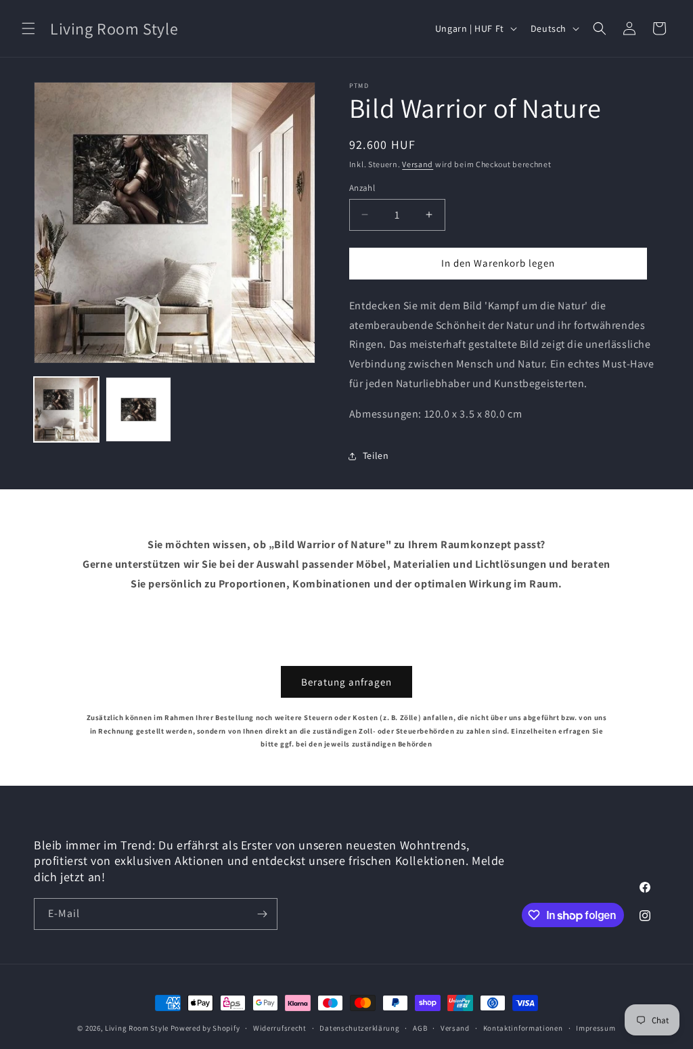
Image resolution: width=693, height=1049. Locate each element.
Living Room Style (137, 1028)
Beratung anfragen (346, 681)
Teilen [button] (376, 455)
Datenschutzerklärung (359, 1028)
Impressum (595, 1028)
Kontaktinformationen (523, 1028)
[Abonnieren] (262, 914)
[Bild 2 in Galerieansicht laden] (138, 409)
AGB (420, 1028)
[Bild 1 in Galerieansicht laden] (66, 409)
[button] (28, 28)
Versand (417, 164)
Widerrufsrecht (280, 1028)
